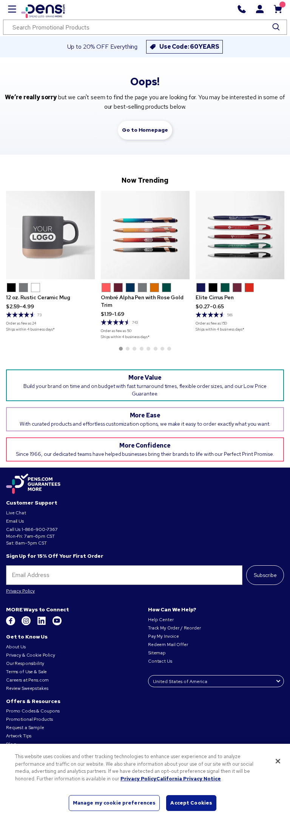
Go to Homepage (145, 129)
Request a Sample (25, 728)
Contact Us (160, 661)
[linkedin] (42, 624)
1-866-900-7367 (40, 529)
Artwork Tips (18, 736)
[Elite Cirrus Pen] (240, 235)
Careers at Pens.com (27, 680)
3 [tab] (134, 349)
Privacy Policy (20, 591)
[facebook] (11, 624)
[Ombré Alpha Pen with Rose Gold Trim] (145, 235)
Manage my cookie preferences (114, 803)
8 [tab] (169, 349)
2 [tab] (128, 349)
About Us (16, 647)
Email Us (15, 521)
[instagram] (27, 624)
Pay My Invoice (163, 636)
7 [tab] (162, 349)
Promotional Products (29, 719)
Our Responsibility (25, 663)
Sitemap (157, 653)
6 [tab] (155, 349)
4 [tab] (141, 349)
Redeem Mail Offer (168, 645)
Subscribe (265, 575)
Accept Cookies (191, 803)
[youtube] (57, 624)
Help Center (160, 620)
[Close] (278, 761)
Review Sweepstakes (27, 688)
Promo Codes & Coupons (33, 711)
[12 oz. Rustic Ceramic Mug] (50, 235)
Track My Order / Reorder (174, 628)
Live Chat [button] (16, 513)
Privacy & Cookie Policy (30, 655)
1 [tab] (121, 349)
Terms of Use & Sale (26, 672)
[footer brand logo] (33, 484)
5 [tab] (148, 349)
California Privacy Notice (188, 778)
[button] (11, 287)
